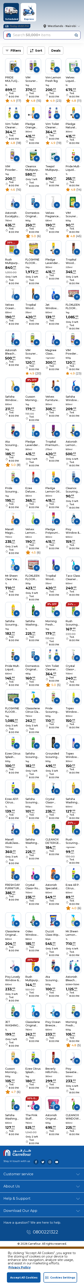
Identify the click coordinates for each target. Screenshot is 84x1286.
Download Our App (20, 1211)
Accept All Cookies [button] (23, 1277)
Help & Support (17, 1198)
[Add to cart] (16, 69)
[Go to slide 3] (31, 1106)
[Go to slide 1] (12, 68)
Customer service (18, 1174)
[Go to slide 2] (53, 68)
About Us (11, 1186)
